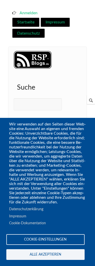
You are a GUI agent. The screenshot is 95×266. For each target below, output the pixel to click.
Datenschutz (28, 33)
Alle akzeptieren (45, 254)
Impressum (55, 22)
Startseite (25, 22)
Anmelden (28, 13)
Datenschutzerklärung (26, 209)
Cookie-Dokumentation (27, 223)
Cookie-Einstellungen (45, 239)
